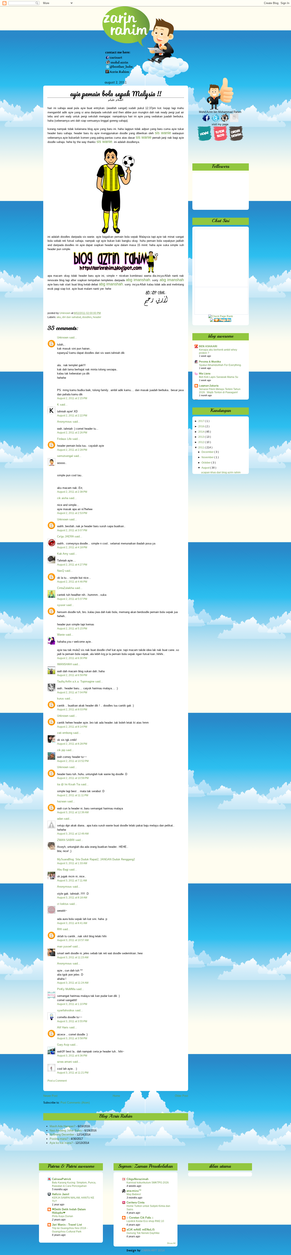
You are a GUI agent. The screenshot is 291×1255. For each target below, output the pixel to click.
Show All (171, 1243)
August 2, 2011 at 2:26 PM (72, 432)
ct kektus (63, 903)
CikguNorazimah (137, 1179)
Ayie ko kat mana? (61, 1142)
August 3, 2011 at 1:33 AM (72, 863)
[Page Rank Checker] (220, 316)
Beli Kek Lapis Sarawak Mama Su (218, 377)
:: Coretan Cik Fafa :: (140, 1217)
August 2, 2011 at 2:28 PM (72, 449)
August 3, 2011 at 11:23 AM (72, 957)
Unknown (62, 337)
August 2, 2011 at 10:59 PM (73, 778)
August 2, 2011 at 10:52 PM (73, 761)
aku (59, 317)
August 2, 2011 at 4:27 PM (72, 564)
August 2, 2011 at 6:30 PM (72, 658)
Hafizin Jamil (60, 1194)
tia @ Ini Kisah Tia (68, 784)
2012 (201, 442)
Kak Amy (63, 553)
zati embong (64, 732)
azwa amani (64, 1061)
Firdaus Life (64, 438)
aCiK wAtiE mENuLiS (141, 1229)
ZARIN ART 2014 (153, 1250)
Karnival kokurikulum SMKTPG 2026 (148, 1182)
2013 (201, 436)
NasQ (60, 570)
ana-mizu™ (134, 1190)
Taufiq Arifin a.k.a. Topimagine (75, 681)
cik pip (61, 750)
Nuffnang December (62, 1134)
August (206, 467)
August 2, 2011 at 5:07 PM (72, 598)
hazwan (61, 801)
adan (60, 818)
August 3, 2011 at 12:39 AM (73, 812)
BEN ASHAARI (208, 346)
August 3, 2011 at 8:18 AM (72, 897)
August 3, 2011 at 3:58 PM (72, 1038)
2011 (201, 447)
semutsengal (65, 456)
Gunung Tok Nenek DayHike (143, 1233)
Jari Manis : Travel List (67, 1224)
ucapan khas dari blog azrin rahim (221, 472)
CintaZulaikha (65, 588)
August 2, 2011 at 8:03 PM (72, 709)
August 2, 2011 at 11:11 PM (72, 795)
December (208, 451)
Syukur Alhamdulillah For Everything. (220, 365)
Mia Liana (204, 373)
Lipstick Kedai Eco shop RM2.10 (145, 1221)
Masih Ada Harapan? (62, 1126)
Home (116, 1095)
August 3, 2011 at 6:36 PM (72, 1055)
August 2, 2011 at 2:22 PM (72, 415)
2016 (201, 426)
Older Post (181, 1095)
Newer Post (50, 1095)
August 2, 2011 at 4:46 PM (72, 581)
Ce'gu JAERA (65, 536)
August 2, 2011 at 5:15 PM (72, 628)
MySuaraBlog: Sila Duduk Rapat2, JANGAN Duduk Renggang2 (96, 859)
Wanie (61, 634)
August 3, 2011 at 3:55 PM (72, 1021)
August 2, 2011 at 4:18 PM (72, 547)
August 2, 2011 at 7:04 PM (72, 692)
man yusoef (64, 946)
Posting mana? (59, 1138)
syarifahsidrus (65, 1010)
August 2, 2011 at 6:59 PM (72, 675)
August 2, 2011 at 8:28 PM (72, 743)
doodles (87, 317)
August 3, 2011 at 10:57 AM (73, 940)
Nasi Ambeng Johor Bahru (66, 1130)
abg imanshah (172, 280)
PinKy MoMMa (66, 989)
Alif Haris (62, 1027)
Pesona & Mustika (210, 361)
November (208, 457)
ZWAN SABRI (66, 840)
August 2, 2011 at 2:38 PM (72, 491)
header (97, 317)
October (206, 462)
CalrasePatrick (61, 1179)
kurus (60, 698)
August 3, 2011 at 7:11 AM (72, 880)
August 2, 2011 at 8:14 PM (72, 726)
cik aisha (62, 498)
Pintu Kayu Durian (62, 1216)
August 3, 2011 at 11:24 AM (72, 982)
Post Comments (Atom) (75, 1102)
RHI (59, 929)
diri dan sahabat (71, 317)
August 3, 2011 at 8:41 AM (72, 923)
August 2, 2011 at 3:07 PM (72, 530)
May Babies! (134, 1194)
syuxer (61, 605)
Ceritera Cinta (135, 1202)
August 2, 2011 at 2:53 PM (72, 513)
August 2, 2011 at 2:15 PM (72, 398)
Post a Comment (57, 1080)
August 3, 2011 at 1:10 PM (72, 1004)
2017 (201, 421)
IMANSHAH (64, 664)
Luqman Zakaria (209, 385)
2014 (201, 431)
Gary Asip (63, 1044)
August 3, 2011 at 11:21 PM (72, 1072)
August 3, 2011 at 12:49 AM (73, 833)
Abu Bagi (62, 869)
